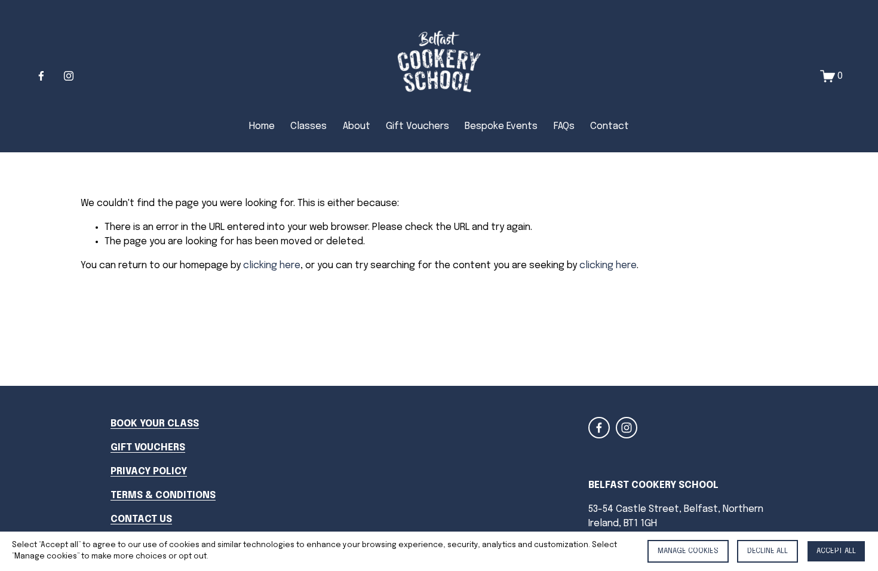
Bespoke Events (501, 126)
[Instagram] (69, 76)
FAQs (564, 126)
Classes (308, 126)
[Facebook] (41, 76)
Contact (609, 126)
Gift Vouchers (417, 126)
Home (262, 126)
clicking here (271, 265)
